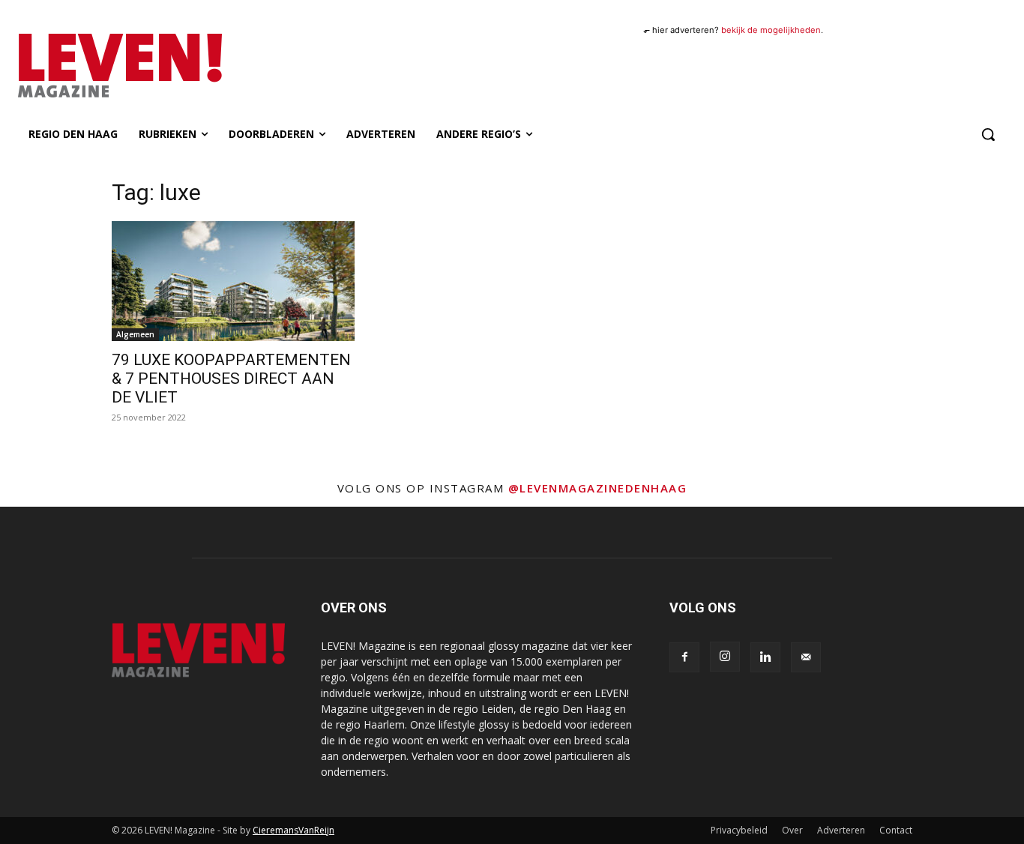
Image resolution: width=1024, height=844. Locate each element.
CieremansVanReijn (293, 830)
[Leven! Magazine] (166, 65)
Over (792, 830)
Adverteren (841, 830)
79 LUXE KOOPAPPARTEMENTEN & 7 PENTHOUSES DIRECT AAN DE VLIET (231, 378)
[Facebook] (684, 657)
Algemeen (135, 334)
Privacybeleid (739, 830)
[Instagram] (725, 657)
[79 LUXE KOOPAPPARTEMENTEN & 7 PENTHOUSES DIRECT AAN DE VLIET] (233, 281)
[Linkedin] (765, 657)
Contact (895, 830)
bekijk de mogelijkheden (771, 30)
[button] (988, 134)
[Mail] (806, 657)
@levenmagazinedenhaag (597, 487)
